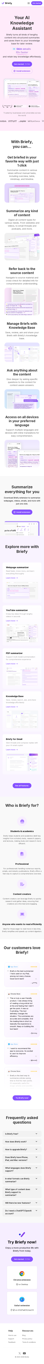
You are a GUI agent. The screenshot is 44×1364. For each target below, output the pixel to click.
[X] (19, 1353)
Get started (36, 3)
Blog (24, 1335)
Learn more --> (12, 578)
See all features (22, 786)
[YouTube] (24, 1353)
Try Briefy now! (22, 1098)
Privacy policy (27, 1339)
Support (11, 1339)
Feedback (11, 1342)
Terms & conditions (29, 1342)
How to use (12, 1335)
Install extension (23, 71)
